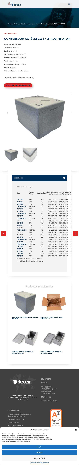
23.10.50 (20, 246)
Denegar (39, 452)
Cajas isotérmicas (29, 24)
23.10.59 (20, 216)
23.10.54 (20, 202)
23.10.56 (20, 204)
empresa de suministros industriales (21, 397)
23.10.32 (20, 256)
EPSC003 (20, 211)
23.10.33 (20, 251)
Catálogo (10, 24)
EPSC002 (20, 225)
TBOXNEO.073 (22, 213)
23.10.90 (20, 223)
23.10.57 (20, 209)
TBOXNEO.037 (22, 244)
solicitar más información (18, 85)
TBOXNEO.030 (22, 239)
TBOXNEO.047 (22, 206)
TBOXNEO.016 (22, 230)
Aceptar (39, 447)
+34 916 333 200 (15, 426)
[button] (76, 430)
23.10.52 (20, 199)
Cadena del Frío (18, 24)
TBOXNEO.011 (22, 218)
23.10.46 (20, 237)
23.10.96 (20, 242)
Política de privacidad (36, 462)
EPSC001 (20, 249)
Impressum (46, 462)
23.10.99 (20, 253)
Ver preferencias (39, 458)
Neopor (38, 24)
